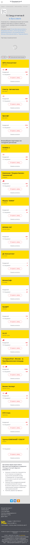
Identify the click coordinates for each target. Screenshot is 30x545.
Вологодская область (20, 31)
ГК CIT (4, 333)
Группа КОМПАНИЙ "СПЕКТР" (13, 439)
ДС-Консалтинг (8, 254)
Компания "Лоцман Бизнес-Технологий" (13, 174)
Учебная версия (5, 509)
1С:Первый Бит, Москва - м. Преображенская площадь (13, 360)
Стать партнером (5, 511)
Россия (12, 29)
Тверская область (23, 34)
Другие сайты (4, 516)
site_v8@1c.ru (13, 523)
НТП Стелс (6, 413)
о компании (22, 535)
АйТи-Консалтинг (9, 63)
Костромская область (19, 32)
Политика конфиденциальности (8, 513)
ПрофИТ (5, 307)
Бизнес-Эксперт (8, 386)
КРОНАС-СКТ (7, 227)
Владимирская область (7, 31)
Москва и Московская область (9, 34)
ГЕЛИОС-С (6, 148)
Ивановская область (6, 32)
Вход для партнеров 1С (6, 508)
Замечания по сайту (6, 514)
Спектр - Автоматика (10, 89)
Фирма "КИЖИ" (8, 201)
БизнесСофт (7, 280)
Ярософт (5, 116)
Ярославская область (20, 29)
